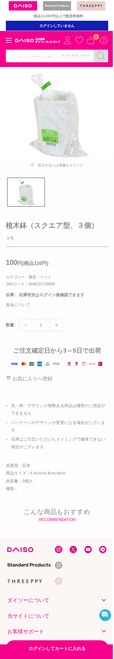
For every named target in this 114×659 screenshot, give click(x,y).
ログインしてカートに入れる (57, 648)
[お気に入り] (79, 40)
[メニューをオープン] (9, 40)
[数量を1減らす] (25, 325)
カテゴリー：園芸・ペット (28, 277)
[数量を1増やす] (56, 325)
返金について (18, 304)
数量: (10, 324)
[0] (91, 40)
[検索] (101, 55)
